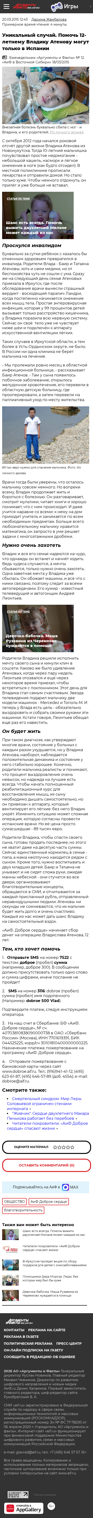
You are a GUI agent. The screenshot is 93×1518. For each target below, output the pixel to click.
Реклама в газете (21, 1337)
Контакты (14, 1330)
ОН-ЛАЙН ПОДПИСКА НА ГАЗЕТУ (33, 1350)
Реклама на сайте (46, 1330)
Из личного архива (66, 132)
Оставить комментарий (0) (46, 1165)
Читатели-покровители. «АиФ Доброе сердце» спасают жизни (47, 1126)
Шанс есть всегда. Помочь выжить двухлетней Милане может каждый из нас (54, 1233)
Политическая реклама (28, 1343)
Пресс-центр (69, 1343)
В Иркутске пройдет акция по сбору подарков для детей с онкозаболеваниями (55, 1263)
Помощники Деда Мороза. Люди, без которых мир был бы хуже (50, 1278)
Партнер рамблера (45, 1494)
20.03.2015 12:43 (15, 19)
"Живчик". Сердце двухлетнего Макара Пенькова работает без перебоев (48, 1116)
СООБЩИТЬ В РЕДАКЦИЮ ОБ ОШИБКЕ (39, 1357)
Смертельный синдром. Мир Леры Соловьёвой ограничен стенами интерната (44, 1103)
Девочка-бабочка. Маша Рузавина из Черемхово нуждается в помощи (50, 1293)
